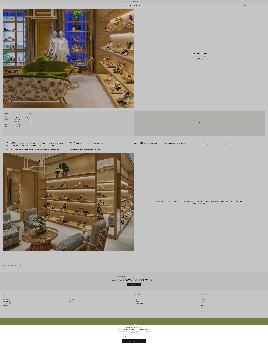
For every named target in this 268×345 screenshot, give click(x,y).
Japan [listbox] (124, 336)
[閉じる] (265, 327)
